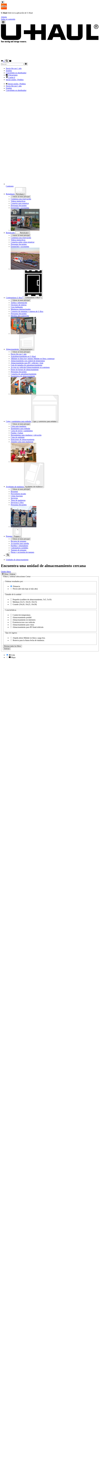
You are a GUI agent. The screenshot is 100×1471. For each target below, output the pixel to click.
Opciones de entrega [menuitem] (18, 305)
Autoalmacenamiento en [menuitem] (23, 356)
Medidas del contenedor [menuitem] (20, 316)
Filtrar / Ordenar (9, 574)
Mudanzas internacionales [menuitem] (21, 309)
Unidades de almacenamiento (17, 560)
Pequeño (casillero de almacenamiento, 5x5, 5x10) (31, 599)
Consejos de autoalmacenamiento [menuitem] (23, 374)
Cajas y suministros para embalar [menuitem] (19, 421)
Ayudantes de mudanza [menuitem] (15, 486)
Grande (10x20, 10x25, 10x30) (24, 604)
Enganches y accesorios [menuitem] (20, 208)
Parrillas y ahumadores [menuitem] (19, 546)
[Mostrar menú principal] (3, 22)
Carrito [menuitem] (11, 77)
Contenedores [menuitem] (15, 298)
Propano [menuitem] (9, 536)
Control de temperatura (21, 615)
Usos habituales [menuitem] (17, 307)
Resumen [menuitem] (14, 491)
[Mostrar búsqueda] (7, 61)
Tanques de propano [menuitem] (18, 550)
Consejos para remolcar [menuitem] (20, 203)
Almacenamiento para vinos (23, 625)
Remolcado (10, 233)
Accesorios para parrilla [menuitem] (20, 543)
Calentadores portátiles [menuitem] (19, 548)
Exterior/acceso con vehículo (23, 622)
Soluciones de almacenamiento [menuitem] (22, 439)
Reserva (28, 640)
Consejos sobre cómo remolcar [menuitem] (22, 242)
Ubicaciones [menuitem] (13, 75)
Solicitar (7, 649)
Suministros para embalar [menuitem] (20, 428)
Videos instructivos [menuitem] (18, 201)
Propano (17, 536)
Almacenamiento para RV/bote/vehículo (27, 627)
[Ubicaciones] (10, 61)
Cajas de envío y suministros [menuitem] (22, 431)
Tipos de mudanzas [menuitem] (18, 500)
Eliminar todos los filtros (12, 646)
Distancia (16, 586)
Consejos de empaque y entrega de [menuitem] (27, 311)
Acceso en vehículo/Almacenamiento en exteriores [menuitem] (30, 367)
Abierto (4, 17)
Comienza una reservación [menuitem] (21, 199)
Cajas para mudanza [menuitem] (18, 426)
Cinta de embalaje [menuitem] (18, 437)
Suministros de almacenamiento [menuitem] (23, 376)
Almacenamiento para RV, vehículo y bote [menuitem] (27, 363)
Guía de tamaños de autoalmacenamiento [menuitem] (26, 365)
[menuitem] (55, 238)
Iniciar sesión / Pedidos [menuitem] (15, 80)
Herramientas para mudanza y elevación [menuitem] (26, 435)
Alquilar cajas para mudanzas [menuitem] (22, 442)
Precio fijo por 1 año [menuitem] (14, 68)
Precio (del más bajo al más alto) (25, 589)
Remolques (20, 194)
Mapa (13, 657)
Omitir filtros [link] (6, 572)
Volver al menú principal (21, 197)
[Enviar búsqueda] (26, 64)
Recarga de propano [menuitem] (18, 541)
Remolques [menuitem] (10, 194)
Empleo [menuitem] (9, 71)
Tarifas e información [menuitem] (19, 303)
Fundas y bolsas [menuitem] (17, 433)
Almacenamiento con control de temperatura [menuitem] (28, 361)
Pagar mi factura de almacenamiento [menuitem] (25, 370)
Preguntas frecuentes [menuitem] (19, 205)
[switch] (50, 656)
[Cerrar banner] (2, 2)
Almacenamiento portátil (21, 617)
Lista (13, 655)
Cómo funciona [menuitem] (17, 496)
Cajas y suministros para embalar (45, 421)
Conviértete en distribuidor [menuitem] (16, 73)
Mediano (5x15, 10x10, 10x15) (24, 602)
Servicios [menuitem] (14, 498)
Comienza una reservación (21, 238)
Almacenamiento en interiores (23, 620)
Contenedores (33, 297)
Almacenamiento (26, 349)
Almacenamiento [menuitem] (12, 349)
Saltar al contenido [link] (8, 19)
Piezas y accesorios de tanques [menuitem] (22, 552)
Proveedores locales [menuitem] (18, 494)
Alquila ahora (28, 638)
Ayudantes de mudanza (33, 487)
